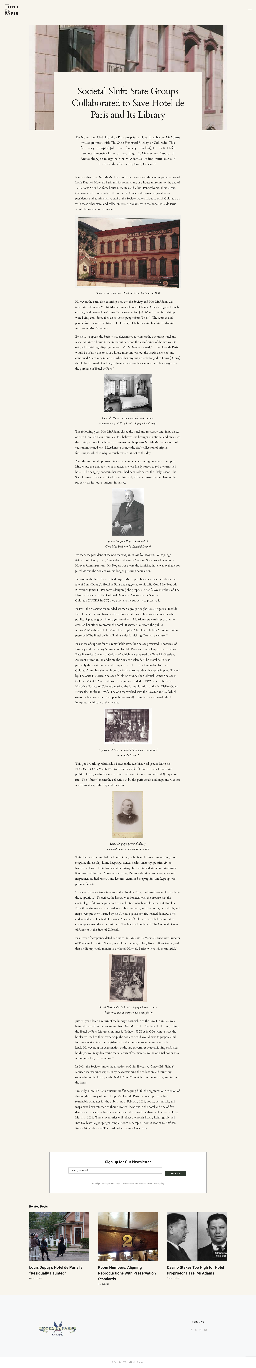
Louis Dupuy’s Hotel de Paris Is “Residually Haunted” (55, 1270)
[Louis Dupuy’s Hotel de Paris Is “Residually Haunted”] (59, 1236)
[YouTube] (205, 1330)
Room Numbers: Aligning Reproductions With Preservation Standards (127, 1273)
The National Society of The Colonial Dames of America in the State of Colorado (127, 595)
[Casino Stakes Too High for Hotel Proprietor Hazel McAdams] (197, 1236)
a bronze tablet (137, 670)
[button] (31, 1249)
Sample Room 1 (120, 1123)
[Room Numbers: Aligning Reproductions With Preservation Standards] (128, 1236)
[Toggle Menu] (249, 10)
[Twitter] (196, 1330)
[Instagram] (201, 1330)
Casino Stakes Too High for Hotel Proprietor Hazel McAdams (195, 1270)
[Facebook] (191, 1330)
